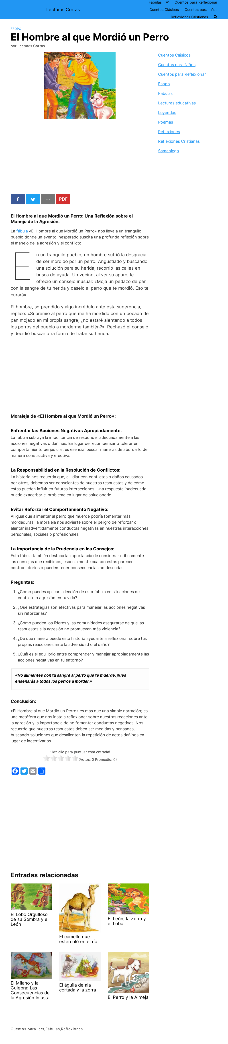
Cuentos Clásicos (164, 9)
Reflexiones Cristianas (189, 17)
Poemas (165, 122)
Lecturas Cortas (63, 9)
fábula (22, 231)
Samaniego (168, 151)
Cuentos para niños (201, 9)
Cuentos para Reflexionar (196, 2)
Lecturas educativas (177, 103)
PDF (63, 199)
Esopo (16, 29)
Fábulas (155, 2)
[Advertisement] (80, 157)
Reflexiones (169, 131)
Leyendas (167, 112)
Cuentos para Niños (176, 64)
